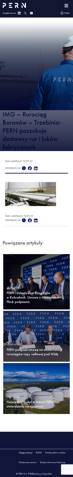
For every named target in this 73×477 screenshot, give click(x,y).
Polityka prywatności (28, 462)
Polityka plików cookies (55, 452)
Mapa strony (25, 452)
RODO (39, 452)
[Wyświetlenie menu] (66, 6)
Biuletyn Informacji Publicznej (52, 462)
